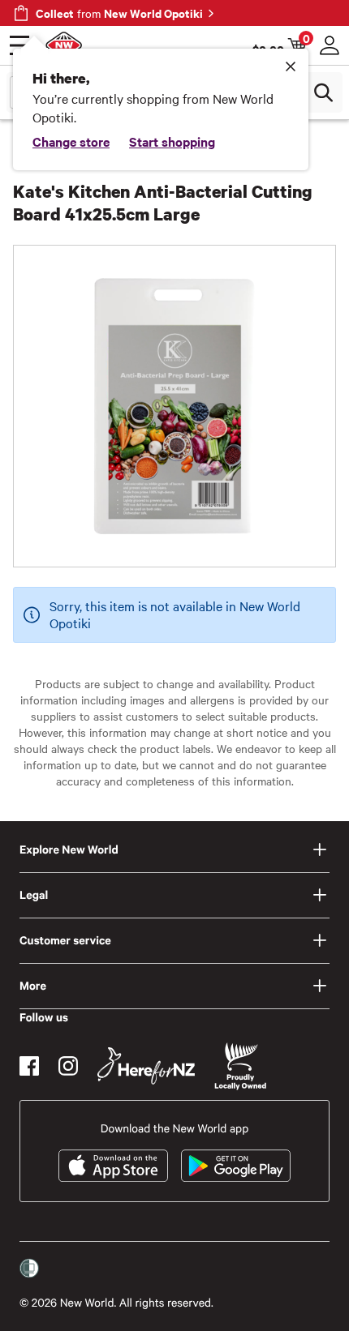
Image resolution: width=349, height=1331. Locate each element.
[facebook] (29, 1066)
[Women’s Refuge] (29, 1268)
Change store (71, 141)
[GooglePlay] (236, 1165)
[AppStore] (113, 1165)
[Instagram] (68, 1066)
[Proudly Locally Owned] (240, 1066)
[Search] (323, 92)
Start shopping (172, 141)
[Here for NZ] (146, 1066)
